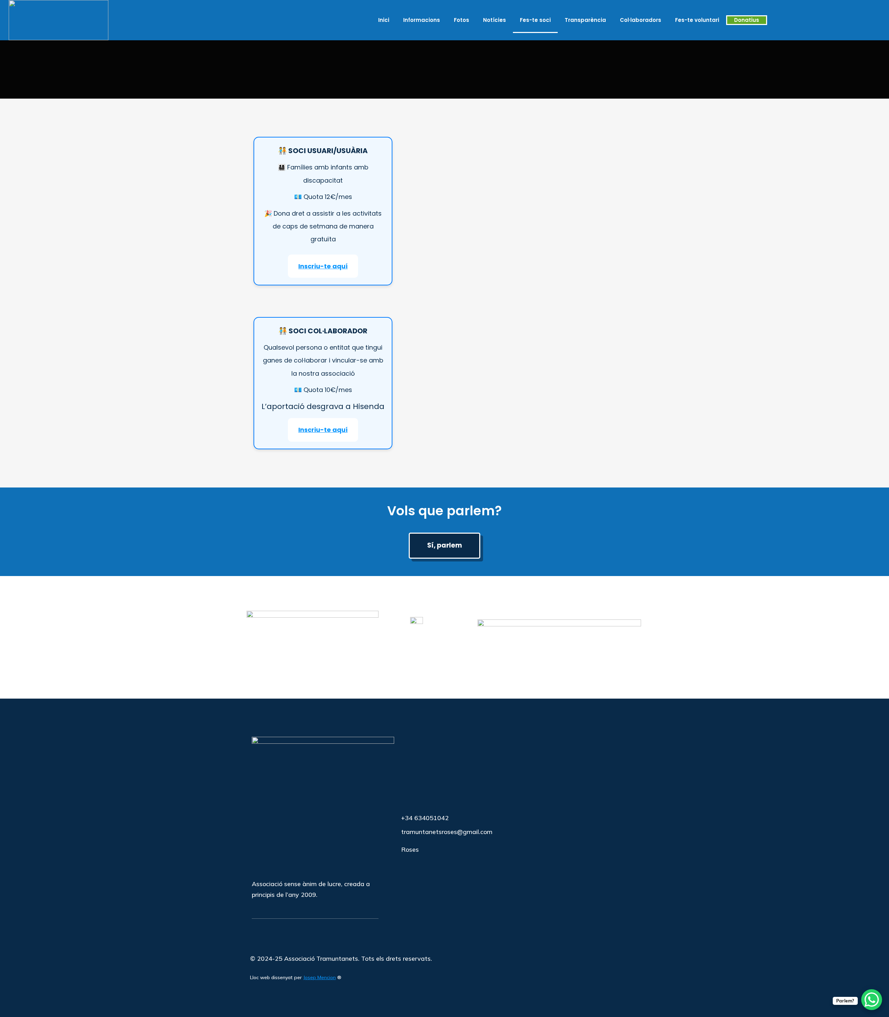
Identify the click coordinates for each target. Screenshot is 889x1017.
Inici (383, 20)
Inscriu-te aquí (323, 266)
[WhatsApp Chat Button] (871, 999)
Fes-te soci (535, 20)
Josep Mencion (319, 977)
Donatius (746, 20)
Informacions (421, 20)
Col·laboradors (640, 20)
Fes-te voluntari (697, 20)
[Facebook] (838, 20)
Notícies (494, 20)
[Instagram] (850, 20)
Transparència (585, 20)
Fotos (461, 20)
